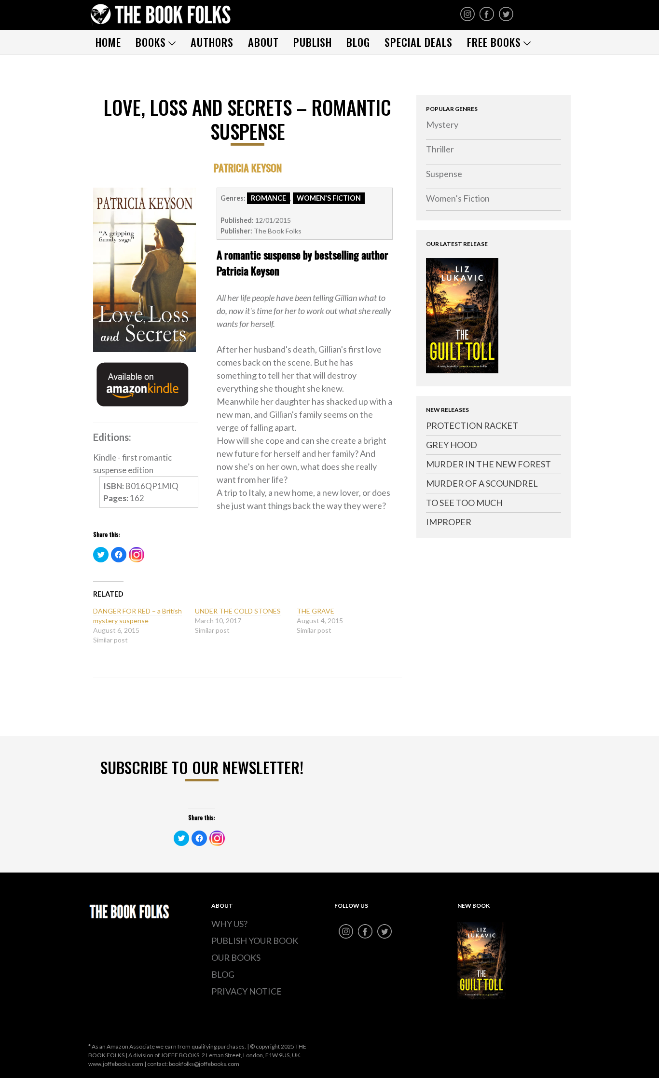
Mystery (442, 124)
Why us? (229, 923)
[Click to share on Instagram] (136, 554)
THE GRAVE (315, 611)
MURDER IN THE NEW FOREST (488, 464)
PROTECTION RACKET (472, 425)
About (263, 42)
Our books (236, 957)
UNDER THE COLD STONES (238, 611)
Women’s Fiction (458, 198)
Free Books (494, 42)
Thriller (440, 149)
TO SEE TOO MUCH (464, 502)
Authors (212, 42)
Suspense (444, 173)
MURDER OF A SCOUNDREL (482, 483)
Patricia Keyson (248, 167)
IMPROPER (448, 522)
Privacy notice (246, 991)
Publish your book (254, 940)
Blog (358, 42)
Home (108, 42)
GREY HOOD (451, 444)
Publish (312, 42)
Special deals (418, 42)
